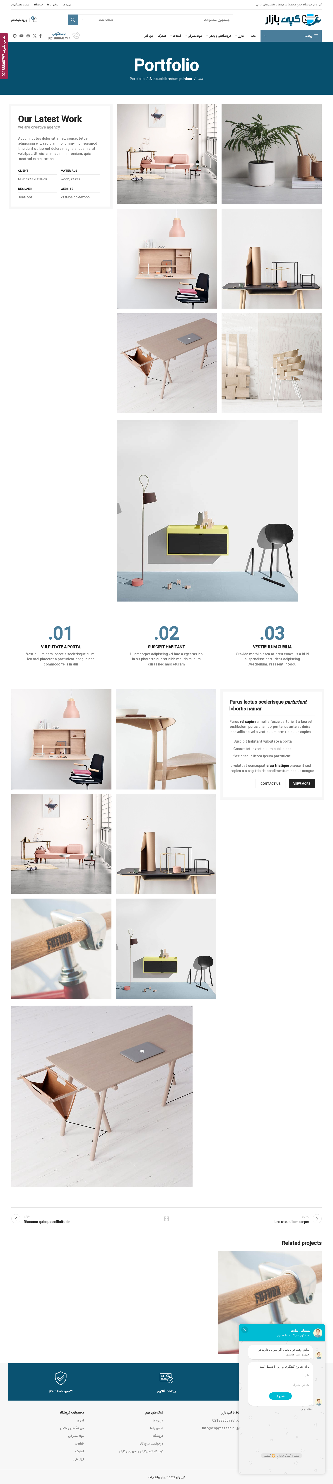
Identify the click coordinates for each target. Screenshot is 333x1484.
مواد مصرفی (76, 1435)
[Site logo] (292, 20)
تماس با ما (156, 1428)
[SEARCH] (73, 20)
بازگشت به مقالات (166, 1218)
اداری (80, 1420)
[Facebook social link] (40, 35)
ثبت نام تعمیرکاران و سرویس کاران (141, 1451)
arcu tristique (277, 765)
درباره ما (158, 1420)
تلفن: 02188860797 (227, 1420)
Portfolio (137, 78)
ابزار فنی (78, 1459)
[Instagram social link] (28, 35)
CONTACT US (270, 783)
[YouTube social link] (21, 35)
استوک (79, 1451)
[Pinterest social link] (14, 35)
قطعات (79, 1443)
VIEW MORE (301, 783)
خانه (200, 78)
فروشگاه (157, 1435)
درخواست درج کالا (151, 1443)
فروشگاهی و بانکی (72, 1428)
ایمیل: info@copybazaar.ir (222, 1428)
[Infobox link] (64, 36)
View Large (223, 1256)
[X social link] (34, 35)
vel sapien (248, 721)
